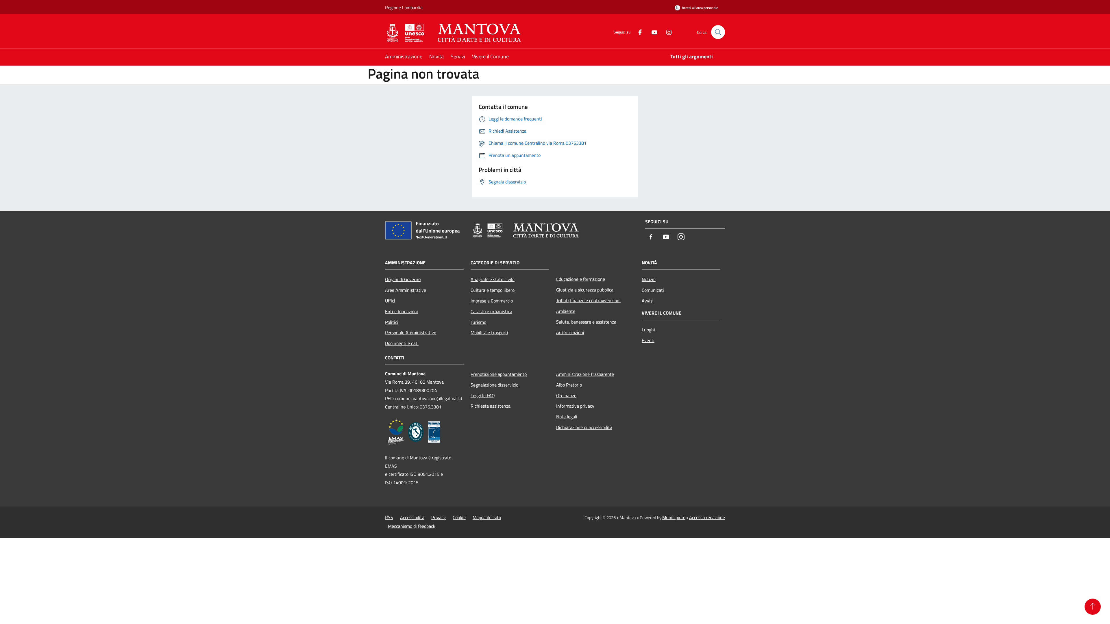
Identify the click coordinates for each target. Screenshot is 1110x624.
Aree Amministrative (405, 290)
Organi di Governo (403, 279)
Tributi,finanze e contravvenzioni (588, 300)
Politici (391, 322)
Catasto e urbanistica (491, 311)
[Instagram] (666, 32)
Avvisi (648, 300)
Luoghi (648, 329)
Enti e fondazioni (401, 311)
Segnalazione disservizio (494, 384)
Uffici (390, 300)
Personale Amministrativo (410, 332)
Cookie (459, 517)
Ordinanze (566, 395)
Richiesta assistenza (490, 405)
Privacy (438, 517)
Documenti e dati (402, 343)
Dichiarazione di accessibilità (584, 427)
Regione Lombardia (404, 7)
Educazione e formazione (580, 279)
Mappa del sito (487, 517)
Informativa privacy (575, 405)
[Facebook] (637, 32)
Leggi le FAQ (483, 395)
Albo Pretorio (569, 384)
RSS (389, 517)
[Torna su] (1093, 607)
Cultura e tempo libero (493, 290)
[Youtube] (652, 32)
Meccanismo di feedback (411, 526)
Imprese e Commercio (492, 300)
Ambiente (565, 311)
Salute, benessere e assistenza (586, 321)
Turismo (478, 322)
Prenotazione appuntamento (499, 374)
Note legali (566, 416)
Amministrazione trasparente (585, 374)
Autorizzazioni (570, 332)
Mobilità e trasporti (489, 332)
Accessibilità (412, 517)
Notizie (649, 279)
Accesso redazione (707, 517)
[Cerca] (718, 32)
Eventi (648, 340)
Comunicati (653, 290)
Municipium (673, 517)
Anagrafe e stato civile (493, 279)
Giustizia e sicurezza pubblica (584, 289)
